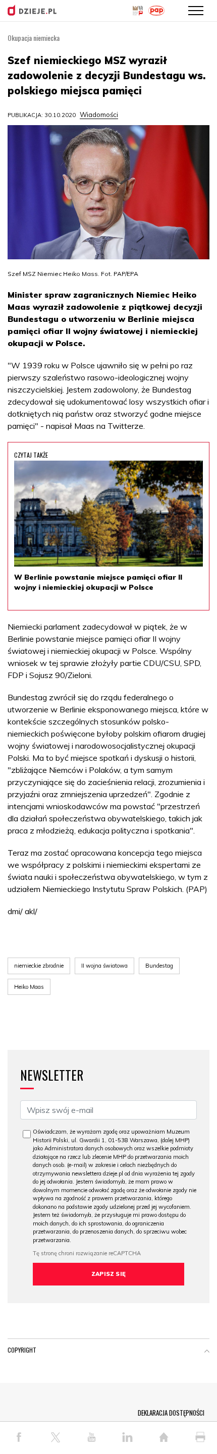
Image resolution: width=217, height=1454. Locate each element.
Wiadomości (99, 114)
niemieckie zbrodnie (39, 965)
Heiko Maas (29, 986)
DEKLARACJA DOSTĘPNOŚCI (171, 1413)
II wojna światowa (104, 965)
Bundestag (159, 965)
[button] (206, 1352)
